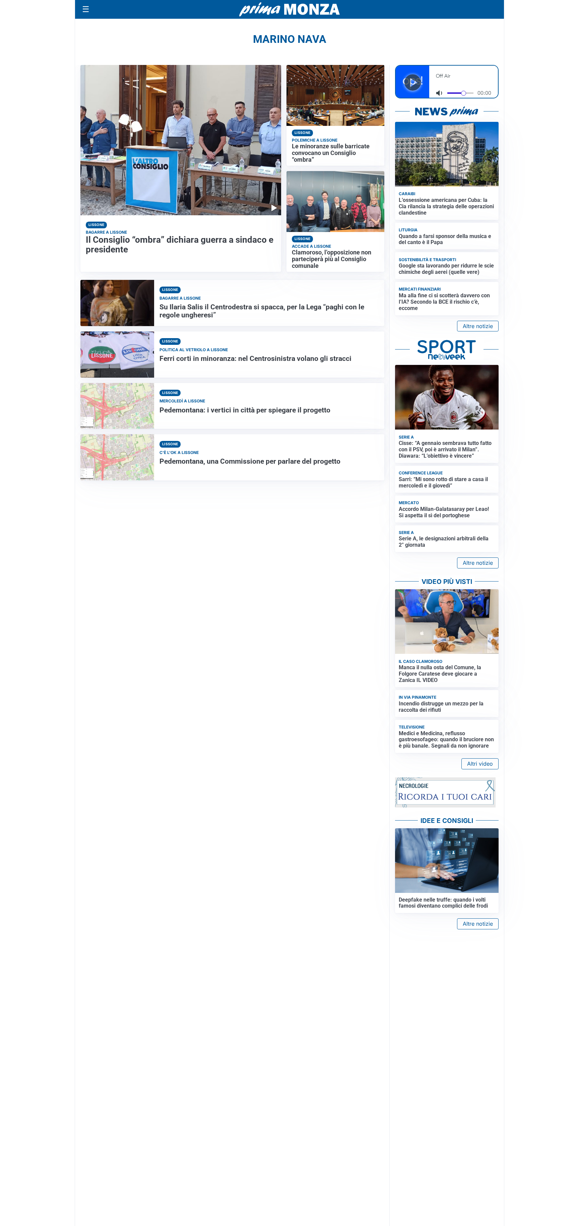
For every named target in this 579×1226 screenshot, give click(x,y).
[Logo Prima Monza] (289, 9)
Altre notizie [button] (478, 326)
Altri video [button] (480, 763)
